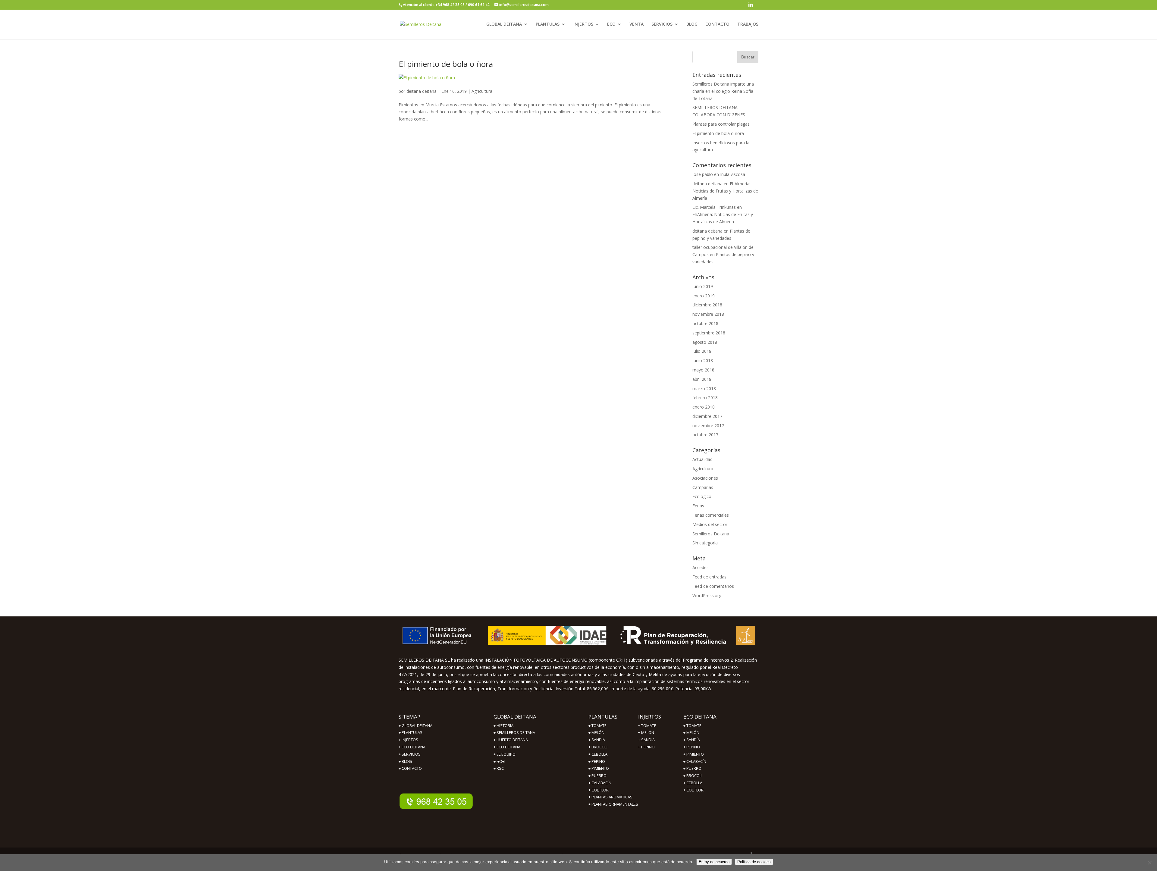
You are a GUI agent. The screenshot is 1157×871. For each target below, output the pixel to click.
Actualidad (702, 459)
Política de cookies (754, 862)
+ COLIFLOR (598, 790)
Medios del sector (709, 524)
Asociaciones (705, 478)
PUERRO (693, 768)
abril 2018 (701, 379)
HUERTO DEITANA (512, 739)
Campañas (702, 487)
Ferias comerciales (710, 515)
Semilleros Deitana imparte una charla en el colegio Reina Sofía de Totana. (723, 91)
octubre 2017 (705, 434)
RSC (500, 768)
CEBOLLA (599, 754)
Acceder (700, 567)
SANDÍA (693, 739)
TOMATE (599, 725)
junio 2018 (702, 360)
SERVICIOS (662, 24)
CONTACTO (717, 24)
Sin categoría (705, 543)
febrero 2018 (705, 397)
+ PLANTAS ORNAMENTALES (613, 804)
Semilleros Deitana (710, 534)
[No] (1149, 863)
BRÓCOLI (599, 747)
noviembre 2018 (708, 314)
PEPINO (598, 761)
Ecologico (701, 496)
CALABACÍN (696, 761)
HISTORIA (505, 725)
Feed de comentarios (713, 586)
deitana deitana (421, 91)
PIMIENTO (600, 768)
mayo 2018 (703, 370)
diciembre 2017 (707, 416)
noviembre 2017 (708, 425)
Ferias (698, 506)
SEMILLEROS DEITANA (516, 732)
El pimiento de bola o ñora (446, 63)
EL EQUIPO (506, 754)
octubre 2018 (705, 323)
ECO (611, 24)
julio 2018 (701, 351)
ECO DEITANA (413, 747)
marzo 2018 (704, 388)
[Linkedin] (750, 6)
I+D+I (501, 761)
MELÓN (597, 732)
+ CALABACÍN (599, 782)
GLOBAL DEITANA (504, 24)
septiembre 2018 (708, 333)
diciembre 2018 (707, 305)
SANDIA (598, 739)
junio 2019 (702, 286)
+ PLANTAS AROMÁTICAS (610, 797)
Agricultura (482, 91)
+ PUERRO (597, 775)
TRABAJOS (747, 24)
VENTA (636, 24)
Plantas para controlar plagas (721, 124)
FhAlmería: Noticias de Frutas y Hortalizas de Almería (725, 191)
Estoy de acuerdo (714, 862)
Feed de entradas (709, 577)
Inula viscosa (732, 174)
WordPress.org (706, 595)
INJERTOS (583, 24)
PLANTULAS (548, 24)
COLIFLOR (695, 790)
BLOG (692, 24)
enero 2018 (703, 407)
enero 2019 (703, 296)
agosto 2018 (704, 342)
